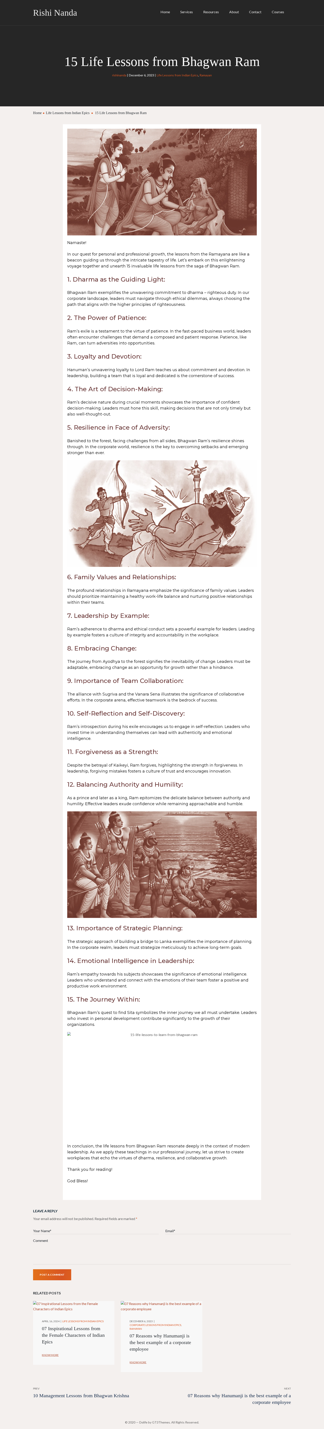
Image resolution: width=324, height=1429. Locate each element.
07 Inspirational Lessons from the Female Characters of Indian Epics (73, 1335)
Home (37, 113)
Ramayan (205, 75)
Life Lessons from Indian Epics (177, 75)
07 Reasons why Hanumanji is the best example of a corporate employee (160, 1342)
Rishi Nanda (55, 13)
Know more (50, 1355)
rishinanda (119, 75)
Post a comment (52, 1274)
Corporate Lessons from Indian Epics (155, 1325)
